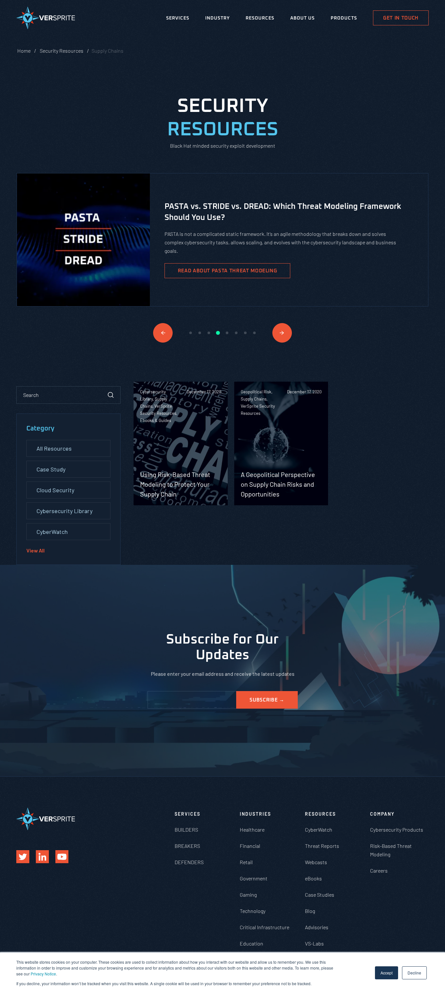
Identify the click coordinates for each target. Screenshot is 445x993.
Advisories (316, 927)
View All (35, 550)
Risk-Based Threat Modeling (391, 850)
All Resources (54, 448)
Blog (310, 911)
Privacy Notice (43, 973)
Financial (250, 846)
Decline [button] (414, 972)
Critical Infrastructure (264, 927)
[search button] (111, 395)
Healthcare (252, 829)
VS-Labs (314, 943)
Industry (217, 18)
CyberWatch (52, 531)
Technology (253, 911)
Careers (379, 870)
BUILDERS (186, 829)
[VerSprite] (45, 19)
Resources (260, 18)
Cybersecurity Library (64, 510)
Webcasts (316, 862)
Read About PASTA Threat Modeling (227, 270)
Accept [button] (386, 972)
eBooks (313, 878)
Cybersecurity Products (396, 829)
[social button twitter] (22, 856)
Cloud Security (55, 490)
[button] (163, 333)
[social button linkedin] (42, 856)
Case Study (50, 469)
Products (344, 18)
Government (253, 878)
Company (382, 814)
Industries (255, 814)
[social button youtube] (61, 856)
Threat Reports (322, 846)
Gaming (248, 894)
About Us (302, 18)
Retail (246, 862)
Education (251, 943)
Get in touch (401, 18)
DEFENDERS (189, 862)
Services (177, 18)
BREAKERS (187, 846)
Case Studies (319, 894)
